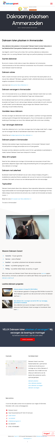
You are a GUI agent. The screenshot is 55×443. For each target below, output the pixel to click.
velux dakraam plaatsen (35, 383)
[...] (20, 296)
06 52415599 (11, 418)
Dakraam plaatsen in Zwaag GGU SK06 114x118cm (26, 289)
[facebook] (27, 441)
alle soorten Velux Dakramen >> (19, 85)
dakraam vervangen (33, 387)
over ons (43, 273)
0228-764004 (12, 415)
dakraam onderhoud (7, 278)
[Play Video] (27, 227)
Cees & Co (16, 436)
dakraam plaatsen (33, 381)
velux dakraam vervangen (35, 385)
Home (19, 27)
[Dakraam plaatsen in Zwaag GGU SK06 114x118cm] (7, 292)
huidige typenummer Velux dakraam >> (22, 135)
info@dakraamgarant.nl (14, 421)
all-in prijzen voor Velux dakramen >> (21, 199)
